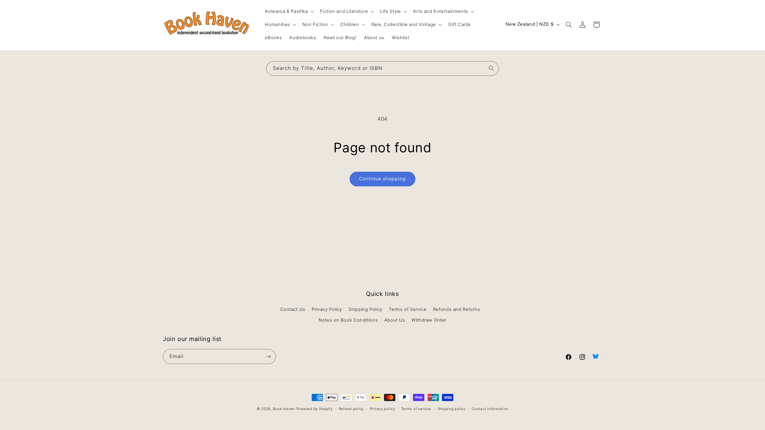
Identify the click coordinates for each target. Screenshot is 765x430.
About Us (394, 320)
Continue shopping (382, 179)
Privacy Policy (327, 309)
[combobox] (382, 69)
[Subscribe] (269, 356)
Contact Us (292, 309)
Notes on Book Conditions (348, 320)
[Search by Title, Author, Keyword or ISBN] (491, 68)
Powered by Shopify (314, 409)
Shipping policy (451, 409)
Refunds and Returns (456, 309)
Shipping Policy (365, 309)
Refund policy (351, 409)
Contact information (490, 409)
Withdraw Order (428, 320)
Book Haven (284, 409)
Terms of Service (407, 309)
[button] (288, 11)
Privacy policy (382, 409)
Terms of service (416, 409)
